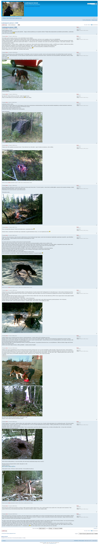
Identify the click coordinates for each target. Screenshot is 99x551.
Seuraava (95, 528)
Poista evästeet (81, 540)
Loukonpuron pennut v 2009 (9, 23)
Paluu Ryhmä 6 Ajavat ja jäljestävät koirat (8, 533)
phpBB (45, 542)
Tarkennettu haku (94, 4)
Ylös (96, 34)
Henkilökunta (76, 540)
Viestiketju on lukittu (3, 25)
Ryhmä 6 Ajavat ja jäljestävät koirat (15, 18)
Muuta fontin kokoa (96, 17)
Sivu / (89, 24)
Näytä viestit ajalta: (36, 528)
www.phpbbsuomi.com (52, 543)
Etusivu (4, 18)
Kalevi (7, 28)
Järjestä (47, 528)
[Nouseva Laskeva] (58, 528)
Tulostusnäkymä (94, 17)
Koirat (8, 18)
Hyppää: (76, 533)
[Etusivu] (13, 8)
